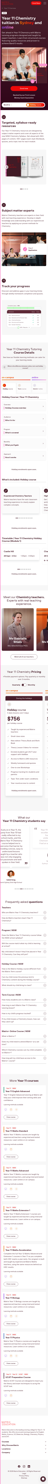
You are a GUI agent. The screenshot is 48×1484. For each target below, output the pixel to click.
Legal (24, 1473)
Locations (6, 1449)
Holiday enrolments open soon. (24, 469)
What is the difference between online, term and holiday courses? (25, 367)
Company (6, 1452)
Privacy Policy (24, 1476)
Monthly (31, 685)
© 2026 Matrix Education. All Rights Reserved (24, 1471)
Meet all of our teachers (24, 657)
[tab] (21, 189)
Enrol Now (36, 3)
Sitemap (24, 1478)
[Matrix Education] (7, 3)
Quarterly (16, 685)
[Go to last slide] (6, 167)
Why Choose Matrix (10, 1445)
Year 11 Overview (10, 8)
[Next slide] (42, 167)
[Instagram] (24, 1466)
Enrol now (24, 88)
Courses (5, 1442)
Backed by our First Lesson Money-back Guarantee (24, 96)
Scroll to (7, 105)
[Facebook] (19, 1466)
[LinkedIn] (29, 1466)
